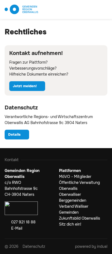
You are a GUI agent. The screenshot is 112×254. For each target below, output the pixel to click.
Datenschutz (21, 107)
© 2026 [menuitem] (11, 246)
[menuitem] (34, 246)
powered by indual (91, 246)
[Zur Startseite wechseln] (21, 9)
